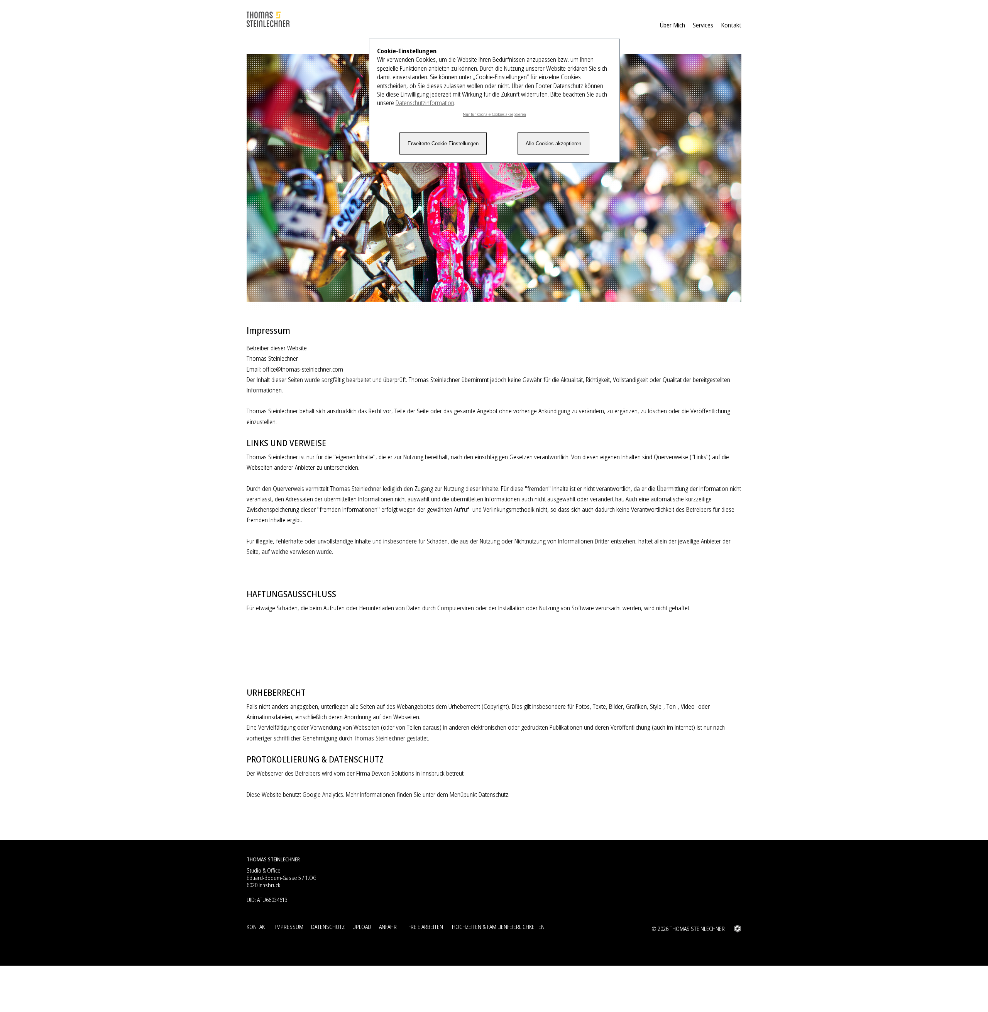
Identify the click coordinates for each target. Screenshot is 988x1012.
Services (703, 25)
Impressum (289, 926)
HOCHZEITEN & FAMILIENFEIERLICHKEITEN (498, 926)
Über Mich (672, 25)
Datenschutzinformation (425, 102)
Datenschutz (328, 926)
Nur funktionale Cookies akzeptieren (494, 114)
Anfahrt (389, 926)
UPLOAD (361, 926)
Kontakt (731, 25)
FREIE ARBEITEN (425, 926)
